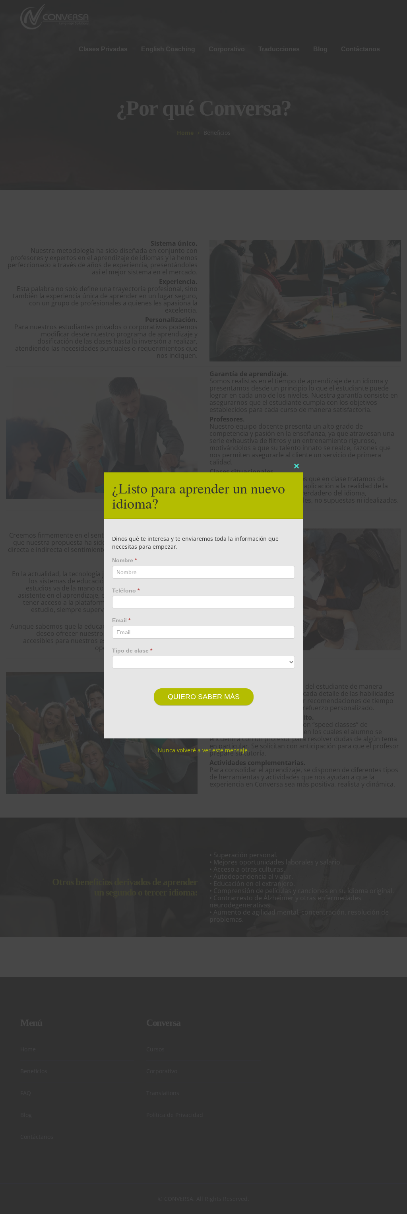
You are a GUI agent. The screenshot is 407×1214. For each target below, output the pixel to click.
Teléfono (126, 590)
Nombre (124, 560)
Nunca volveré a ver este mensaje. (203, 750)
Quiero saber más (204, 697)
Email (121, 620)
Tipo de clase (132, 650)
